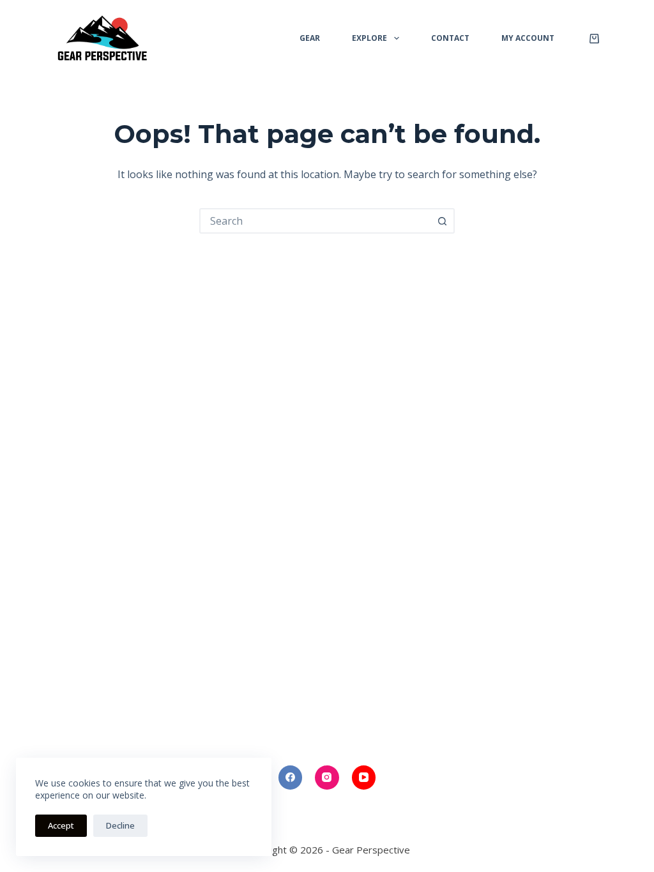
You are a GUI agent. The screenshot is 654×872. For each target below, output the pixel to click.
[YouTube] (364, 777)
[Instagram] (327, 777)
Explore (369, 38)
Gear (310, 38)
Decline (120, 825)
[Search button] (441, 220)
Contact (450, 38)
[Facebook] (290, 777)
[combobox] (315, 221)
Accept (61, 825)
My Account (527, 38)
